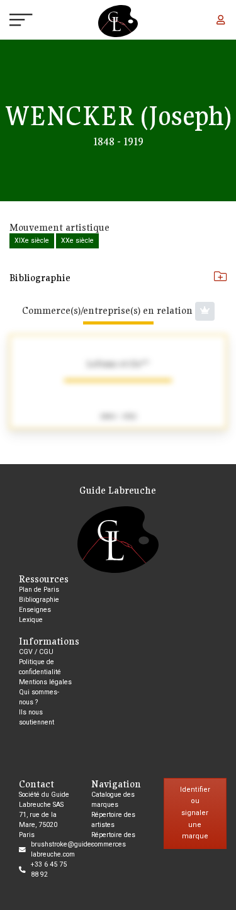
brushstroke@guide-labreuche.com (62, 849)
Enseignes (35, 610)
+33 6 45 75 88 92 (49, 869)
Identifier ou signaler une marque (195, 813)
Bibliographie (39, 277)
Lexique (31, 620)
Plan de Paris (39, 589)
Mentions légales (45, 682)
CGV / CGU (36, 652)
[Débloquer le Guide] (205, 311)
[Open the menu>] (10, 21)
